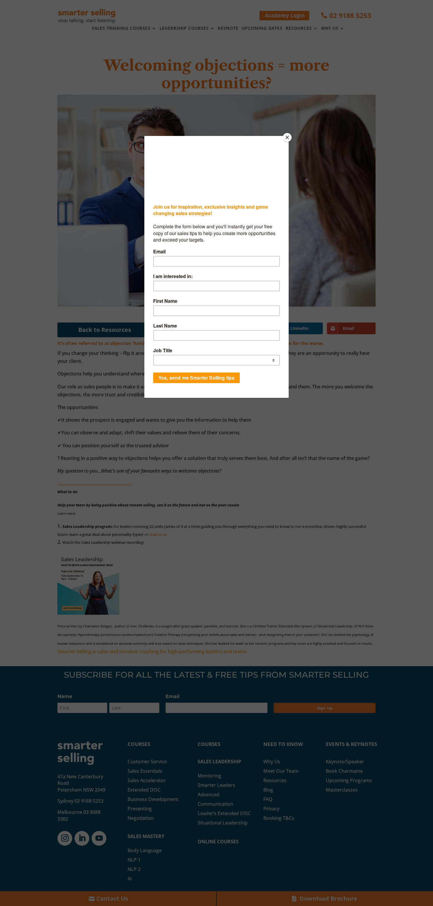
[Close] (287, 137)
